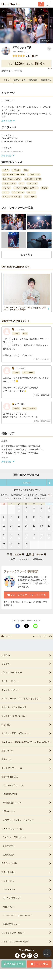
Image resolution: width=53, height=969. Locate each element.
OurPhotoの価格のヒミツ (14, 837)
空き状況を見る (15, 964)
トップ (7, 79)
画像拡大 (47, 41)
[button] (13, 222)
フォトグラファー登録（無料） (15, 941)
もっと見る (26, 254)
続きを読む (6, 121)
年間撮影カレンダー (12, 802)
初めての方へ (9, 846)
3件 (36, 56)
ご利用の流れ (9, 854)
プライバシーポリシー (11, 672)
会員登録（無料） (9, 863)
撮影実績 (33, 80)
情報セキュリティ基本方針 (13, 707)
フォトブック (9, 889)
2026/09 (26, 483)
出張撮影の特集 (10, 794)
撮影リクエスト (8, 872)
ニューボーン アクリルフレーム (17, 915)
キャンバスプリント (12, 898)
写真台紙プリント (11, 924)
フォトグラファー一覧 (11, 768)
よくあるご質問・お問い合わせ (15, 733)
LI (35, 955)
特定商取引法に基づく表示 (13, 716)
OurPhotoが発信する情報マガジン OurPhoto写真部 (25, 742)
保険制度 (5, 724)
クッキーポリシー (9, 681)
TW (23, 955)
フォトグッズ (7, 880)
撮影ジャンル (20, 80)
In (29, 955)
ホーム (8, 636)
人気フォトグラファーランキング (18, 820)
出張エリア (6, 759)
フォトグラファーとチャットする (28, 595)
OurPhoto (26, 950)
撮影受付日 (46, 80)
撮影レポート (9, 811)
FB (17, 955)
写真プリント (9, 907)
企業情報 (5, 664)
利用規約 (5, 655)
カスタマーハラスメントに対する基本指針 (21, 698)
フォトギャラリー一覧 (13, 785)
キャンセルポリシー (10, 690)
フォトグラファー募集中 (12, 933)
